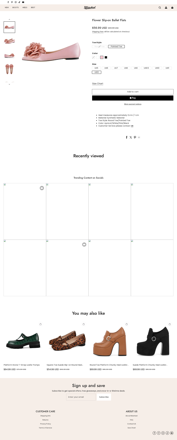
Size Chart (97, 83)
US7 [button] (116, 68)
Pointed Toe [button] (116, 46)
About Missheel (132, 416)
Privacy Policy (45, 424)
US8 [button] (126, 68)
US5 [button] (96, 68)
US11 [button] (167, 68)
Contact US (131, 424)
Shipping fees (98, 31)
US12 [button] (97, 72)
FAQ (131, 420)
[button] (159, 7)
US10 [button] (157, 68)
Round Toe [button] (100, 46)
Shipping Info (45, 416)
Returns (45, 420)
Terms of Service (45, 428)
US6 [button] (106, 68)
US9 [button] (136, 68)
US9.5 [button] (146, 68)
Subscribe (104, 397)
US (132, 126)
